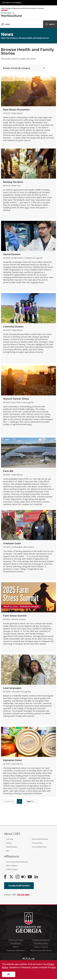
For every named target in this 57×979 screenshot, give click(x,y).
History (9, 843)
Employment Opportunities (16, 950)
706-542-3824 (23, 894)
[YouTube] (30, 877)
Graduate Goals (12, 543)
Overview (9, 839)
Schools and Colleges (16, 940)
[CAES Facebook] (5, 877)
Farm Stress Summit (15, 615)
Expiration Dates (12, 760)
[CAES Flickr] (23, 877)
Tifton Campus (11, 865)
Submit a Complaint (41, 947)
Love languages (12, 688)
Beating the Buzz (13, 182)
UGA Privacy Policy (41, 943)
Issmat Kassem (11, 254)
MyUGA (16, 947)
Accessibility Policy (39, 847)
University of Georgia (12, 2)
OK (8, 974)
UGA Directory (16, 943)
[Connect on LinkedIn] (36, 877)
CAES (3, 38)
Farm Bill (8, 471)
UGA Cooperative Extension (17, 862)
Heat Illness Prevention (16, 109)
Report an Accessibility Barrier (41, 950)
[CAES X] (11, 877)
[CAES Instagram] (17, 877)
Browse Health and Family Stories (34, 38)
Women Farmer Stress (16, 399)
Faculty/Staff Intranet (19, 885)
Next (29, 801)
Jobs (7, 850)
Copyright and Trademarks (41, 940)
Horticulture (12, 38)
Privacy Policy (37, 843)
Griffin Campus (12, 869)
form (54, 967)
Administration (11, 847)
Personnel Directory (40, 839)
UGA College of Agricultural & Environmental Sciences (22, 8)
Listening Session (13, 326)
